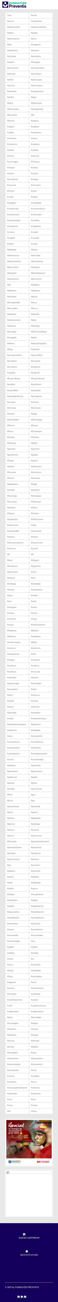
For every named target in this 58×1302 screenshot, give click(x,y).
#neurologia (36, 683)
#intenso (11, 537)
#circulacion (12, 179)
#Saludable (36, 970)
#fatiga (34, 414)
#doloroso (11, 326)
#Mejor (34, 642)
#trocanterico (37, 1064)
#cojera (34, 197)
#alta (9, 44)
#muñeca (35, 666)
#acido (34, 15)
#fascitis (11, 414)
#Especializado (38, 378)
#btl (32, 115)
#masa (34, 613)
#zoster (34, 1105)
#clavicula (11, 185)
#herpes (10, 466)
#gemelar (11, 449)
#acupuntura (36, 21)
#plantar (10, 818)
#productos (36, 853)
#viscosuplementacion (17, 1088)
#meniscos (36, 648)
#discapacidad (13, 302)
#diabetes (35, 285)
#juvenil (34, 548)
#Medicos (11, 636)
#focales (11, 437)
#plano (10, 812)
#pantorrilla (36, 765)
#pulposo (11, 871)
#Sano (10, 976)
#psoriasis (35, 865)
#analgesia (36, 44)
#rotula (10, 959)
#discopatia (12, 308)
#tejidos (34, 1023)
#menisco (11, 648)
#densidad (35, 255)
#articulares (36, 74)
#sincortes (11, 994)
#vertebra (35, 1076)
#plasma (11, 824)
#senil (33, 982)
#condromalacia (38, 209)
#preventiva (36, 847)
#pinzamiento (13, 806)
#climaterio (36, 185)
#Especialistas (13, 378)
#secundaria (36, 976)
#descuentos (13, 267)
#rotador (34, 953)
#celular (10, 150)
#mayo (34, 619)
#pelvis (34, 783)
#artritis (10, 80)
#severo (10, 988)
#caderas (35, 126)
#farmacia (11, 408)
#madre (34, 595)
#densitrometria (14, 261)
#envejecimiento (14, 355)
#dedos (34, 250)
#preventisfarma (14, 847)
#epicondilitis (37, 355)
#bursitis (11, 121)
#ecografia (11, 337)
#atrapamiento (37, 91)
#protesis (35, 859)
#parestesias (36, 771)
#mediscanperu (14, 642)
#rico (33, 941)
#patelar (10, 783)
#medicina (11, 630)
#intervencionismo (15, 543)
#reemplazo (12, 900)
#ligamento (36, 566)
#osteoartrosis (13, 742)
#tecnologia (36, 1017)
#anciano (35, 50)
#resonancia (12, 923)
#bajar (33, 97)
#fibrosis (11, 425)
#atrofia (10, 97)
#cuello (34, 244)
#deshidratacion (38, 273)
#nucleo (34, 701)
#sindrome (35, 994)
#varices (11, 1076)
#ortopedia (35, 730)
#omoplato (35, 713)
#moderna (35, 660)
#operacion (36, 724)
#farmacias (36, 408)
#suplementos (37, 1011)
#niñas (34, 689)
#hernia (34, 460)
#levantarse (12, 566)
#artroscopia (36, 80)
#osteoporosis (13, 753)
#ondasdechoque (38, 718)
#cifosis (10, 173)
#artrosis (11, 85)
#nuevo (10, 707)
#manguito (11, 607)
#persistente (36, 789)
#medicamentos (38, 625)
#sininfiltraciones (14, 1000)
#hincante (11, 472)
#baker (10, 103)
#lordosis (11, 578)
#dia (9, 285)
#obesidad (11, 713)
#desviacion (36, 279)
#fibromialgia (36, 419)
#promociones (13, 859)
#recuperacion (37, 894)
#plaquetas (36, 818)
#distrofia (35, 314)
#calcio (34, 138)
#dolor (33, 320)
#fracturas (11, 443)
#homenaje (12, 496)
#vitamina (35, 1088)
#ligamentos (12, 572)
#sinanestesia (37, 988)
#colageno (11, 203)
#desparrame (13, 279)
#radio (10, 882)
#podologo (35, 824)
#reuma (10, 929)
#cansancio (12, 144)
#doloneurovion (14, 320)
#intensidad (36, 531)
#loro (33, 578)
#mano (34, 607)
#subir (10, 1006)
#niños (10, 695)
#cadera (10, 126)
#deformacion (13, 255)
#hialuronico (36, 466)
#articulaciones (37, 68)
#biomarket (12, 115)
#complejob (36, 203)
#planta (34, 812)
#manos (10, 613)
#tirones (10, 1047)
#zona (10, 1105)
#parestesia (12, 771)
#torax (34, 1052)
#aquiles (11, 62)
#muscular (35, 672)
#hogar (34, 484)
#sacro (10, 965)
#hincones (35, 478)
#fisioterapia (36, 431)
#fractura (35, 437)
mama (34, 1111)
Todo (9, 15)
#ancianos (11, 56)
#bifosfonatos (13, 109)
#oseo (10, 736)
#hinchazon (36, 472)
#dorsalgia (11, 332)
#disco (34, 302)
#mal (9, 601)
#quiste (10, 877)
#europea (11, 402)
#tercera (10, 1041)
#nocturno (35, 695)
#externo (35, 402)
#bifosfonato (36, 103)
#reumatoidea (37, 935)
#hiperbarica (12, 484)
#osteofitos (36, 748)
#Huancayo (36, 502)
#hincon (10, 478)
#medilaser (36, 636)
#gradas (34, 455)
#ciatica (34, 167)
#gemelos (35, 449)
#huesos (11, 513)
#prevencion (36, 836)
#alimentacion (13, 39)
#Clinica (10, 191)
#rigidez (10, 947)
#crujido (34, 232)
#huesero (11, 507)
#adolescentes (13, 27)
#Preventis (12, 841)
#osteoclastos (13, 748)
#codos (10, 197)
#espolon (11, 384)
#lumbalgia (36, 584)
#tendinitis (11, 1029)
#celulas (34, 150)
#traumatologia (13, 1064)
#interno (34, 537)
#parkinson (12, 777)
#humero (35, 513)
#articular (11, 74)
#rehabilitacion (37, 912)
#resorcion (35, 923)
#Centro (10, 156)
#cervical (35, 156)
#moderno (11, 666)
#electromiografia (38, 343)
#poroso (10, 830)
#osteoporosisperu (39, 753)
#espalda (11, 373)
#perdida (11, 789)
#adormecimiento (38, 27)
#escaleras (12, 361)
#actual (10, 21)
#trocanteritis (13, 1070)
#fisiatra (34, 425)
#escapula (35, 361)
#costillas (35, 220)
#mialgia (11, 660)
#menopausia (13, 654)
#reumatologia (13, 941)
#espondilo (36, 390)
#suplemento (13, 1011)
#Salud (10, 970)
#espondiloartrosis (15, 396)
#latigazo (35, 560)
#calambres (36, 132)
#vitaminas (36, 1093)
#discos (34, 308)
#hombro (11, 490)
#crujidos (11, 238)
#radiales (35, 877)
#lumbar (10, 589)
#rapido (10, 888)
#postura (35, 830)
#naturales (11, 677)
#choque (11, 167)
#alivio (34, 39)
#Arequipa (35, 62)
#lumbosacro (36, 589)
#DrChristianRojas (39, 332)
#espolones (36, 384)
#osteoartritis (37, 736)
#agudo (34, 33)
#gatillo (34, 443)
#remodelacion (37, 918)
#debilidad (11, 250)
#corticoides (36, 214)
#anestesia (36, 56)
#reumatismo (37, 929)
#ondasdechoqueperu (16, 724)
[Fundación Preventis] (25, 4)
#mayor (10, 625)
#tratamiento (12, 1058)
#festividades (13, 419)
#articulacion (12, 68)
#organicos (12, 730)
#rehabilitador (13, 918)
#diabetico (35, 290)
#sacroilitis (36, 965)
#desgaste (11, 273)
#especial (35, 373)
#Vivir (33, 1099)
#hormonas (12, 502)
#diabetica (11, 290)
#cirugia (34, 179)
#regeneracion (37, 906)
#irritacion (11, 548)
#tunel (33, 1070)
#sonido (34, 1000)
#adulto (10, 33)
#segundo (11, 982)
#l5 (32, 554)
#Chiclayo (35, 162)
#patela (34, 777)
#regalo (34, 900)
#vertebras (12, 1082)
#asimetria (11, 91)
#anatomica (12, 50)
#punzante (35, 871)
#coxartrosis (12, 226)
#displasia (11, 314)
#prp (9, 865)
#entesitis (35, 349)
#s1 (32, 959)
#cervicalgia (12, 162)
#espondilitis (12, 390)
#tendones (11, 1035)
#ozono (10, 759)
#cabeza (35, 121)
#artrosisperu (37, 85)
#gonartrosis (12, 455)
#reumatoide (12, 935)
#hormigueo (36, 496)
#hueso (34, 507)
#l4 (8, 554)
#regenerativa (13, 912)
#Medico (35, 630)
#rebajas (11, 894)
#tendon (34, 1029)
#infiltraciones (37, 519)
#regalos (11, 906)
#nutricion (35, 707)
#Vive (9, 1099)
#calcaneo (11, 138)
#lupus (10, 595)
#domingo (35, 326)
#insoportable (13, 531)
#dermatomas (37, 261)
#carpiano (35, 144)
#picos (10, 800)
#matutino (11, 619)
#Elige (10, 349)
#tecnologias (12, 1023)
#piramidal (35, 806)
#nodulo (10, 701)
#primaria (11, 853)
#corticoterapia (13, 220)
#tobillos (34, 1047)
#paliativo (11, 765)
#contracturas (13, 214)
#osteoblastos (37, 742)
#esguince (35, 367)
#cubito (10, 244)
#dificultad (11, 296)
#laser (10, 560)
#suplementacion (38, 1006)
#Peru (9, 795)
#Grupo (10, 460)
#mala (33, 601)
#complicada (12, 209)
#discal (34, 296)
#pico (33, 795)
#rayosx (34, 888)
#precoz (10, 836)
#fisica (10, 431)
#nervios (35, 677)
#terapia (34, 1035)
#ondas (10, 718)
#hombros (35, 490)
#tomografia (12, 1052)
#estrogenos (36, 396)
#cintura (34, 173)
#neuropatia (12, 689)
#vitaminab (12, 1093)
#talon (10, 1017)
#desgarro (35, 267)
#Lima (33, 572)
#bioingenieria (37, 109)
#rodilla (34, 947)
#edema (10, 343)
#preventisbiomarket (40, 841)
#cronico (11, 232)
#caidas (10, 132)
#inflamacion (12, 525)
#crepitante (36, 226)
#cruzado (35, 238)
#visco (34, 1082)
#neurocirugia (13, 683)
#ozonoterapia (37, 759)
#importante (12, 519)
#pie (33, 800)
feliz (9, 1111)
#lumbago (11, 584)
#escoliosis (12, 367)
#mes (33, 654)
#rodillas (11, 953)
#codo (33, 191)
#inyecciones (37, 543)
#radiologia (36, 882)
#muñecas (11, 672)
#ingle (33, 525)
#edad (33, 337)
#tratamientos (37, 1058)
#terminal (35, 1041)
